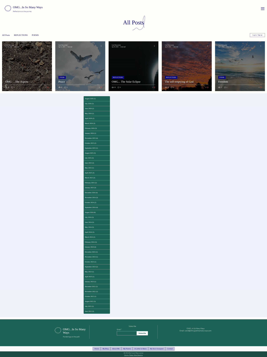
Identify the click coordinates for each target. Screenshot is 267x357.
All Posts (6, 35)
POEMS (35, 35)
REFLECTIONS (21, 35)
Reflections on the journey (22, 11)
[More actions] (48, 46)
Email (119, 329)
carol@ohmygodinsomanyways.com (198, 331)
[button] (262, 8)
